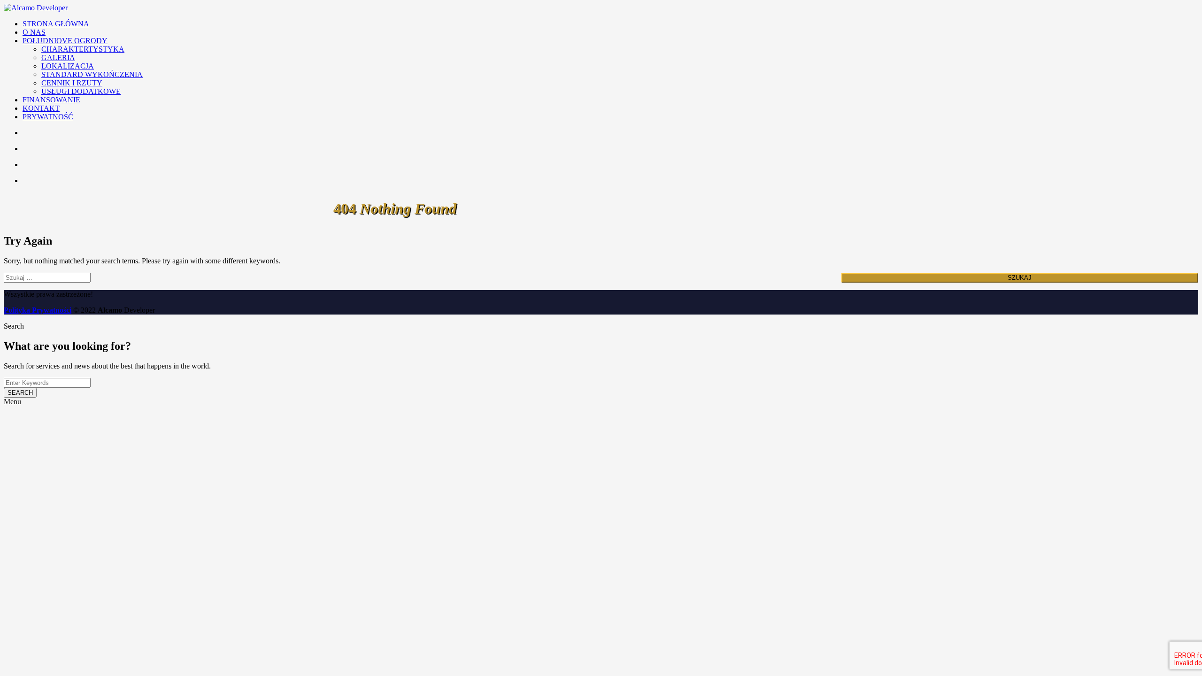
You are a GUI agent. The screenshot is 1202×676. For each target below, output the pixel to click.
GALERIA (58, 57)
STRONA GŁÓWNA (56, 24)
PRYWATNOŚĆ (48, 117)
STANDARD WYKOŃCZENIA (92, 74)
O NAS (34, 32)
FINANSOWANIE (51, 100)
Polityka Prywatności (37, 310)
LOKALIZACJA (67, 66)
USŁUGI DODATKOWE (81, 91)
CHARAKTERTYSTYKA (82, 49)
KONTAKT (41, 108)
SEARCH (20, 392)
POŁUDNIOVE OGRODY (65, 41)
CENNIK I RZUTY (71, 83)
